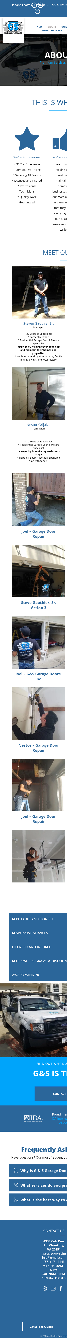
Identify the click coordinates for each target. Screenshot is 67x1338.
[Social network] (37, 12)
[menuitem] (38, 27)
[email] (53, 1289)
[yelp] (45, 1289)
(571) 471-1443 (54, 1262)
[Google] (40, 6)
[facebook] (34, 6)
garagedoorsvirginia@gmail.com (54, 1255)
